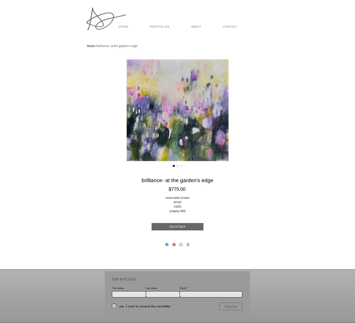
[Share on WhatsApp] (181, 244)
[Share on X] (188, 244)
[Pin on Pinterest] (174, 244)
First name (118, 288)
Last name (151, 288)
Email (183, 288)
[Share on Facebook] (167, 244)
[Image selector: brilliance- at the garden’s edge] (174, 166)
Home (91, 46)
